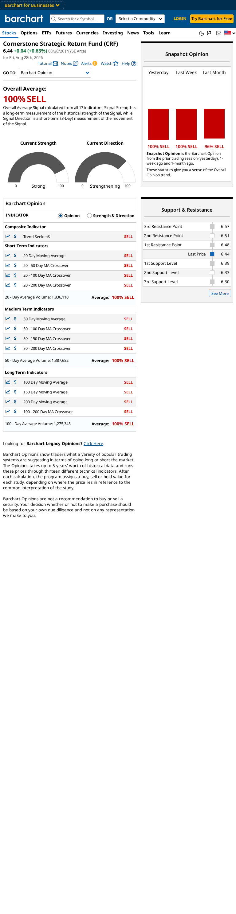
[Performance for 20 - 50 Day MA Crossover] (15, 265)
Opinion (71, 215)
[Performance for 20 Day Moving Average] (15, 255)
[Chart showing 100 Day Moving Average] (8, 382)
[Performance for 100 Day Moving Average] (15, 382)
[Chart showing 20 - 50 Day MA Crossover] (8, 265)
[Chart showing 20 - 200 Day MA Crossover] (8, 285)
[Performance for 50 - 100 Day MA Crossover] (15, 328)
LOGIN (180, 18)
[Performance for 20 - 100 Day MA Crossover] (15, 275)
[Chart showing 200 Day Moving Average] (8, 401)
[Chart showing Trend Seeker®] (8, 236)
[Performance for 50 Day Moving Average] (15, 319)
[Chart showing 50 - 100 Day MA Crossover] (8, 328)
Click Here (93, 443)
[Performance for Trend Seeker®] (15, 236)
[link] (48, 63)
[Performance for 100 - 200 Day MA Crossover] (15, 411)
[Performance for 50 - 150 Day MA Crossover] (15, 338)
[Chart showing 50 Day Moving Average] (8, 319)
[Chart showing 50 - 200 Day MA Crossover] (8, 348)
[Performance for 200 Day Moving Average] (15, 401)
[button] (230, 33)
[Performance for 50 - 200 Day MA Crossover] (15, 348)
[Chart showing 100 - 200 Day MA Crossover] (8, 411)
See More (220, 293)
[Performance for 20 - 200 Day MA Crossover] (15, 285)
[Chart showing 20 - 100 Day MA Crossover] (8, 275)
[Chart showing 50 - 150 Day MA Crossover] (8, 338)
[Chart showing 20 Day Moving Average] (8, 255)
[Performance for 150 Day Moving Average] (15, 392)
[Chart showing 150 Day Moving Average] (8, 392)
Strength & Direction (113, 215)
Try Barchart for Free (211, 18)
